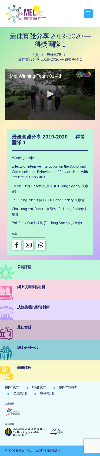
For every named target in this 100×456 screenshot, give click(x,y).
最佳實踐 (54, 54)
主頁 (35, 54)
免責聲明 (20, 393)
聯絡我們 (39, 387)
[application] (50, 94)
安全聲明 (47, 393)
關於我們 (12, 387)
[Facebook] (16, 245)
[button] (50, 94)
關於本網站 (68, 387)
